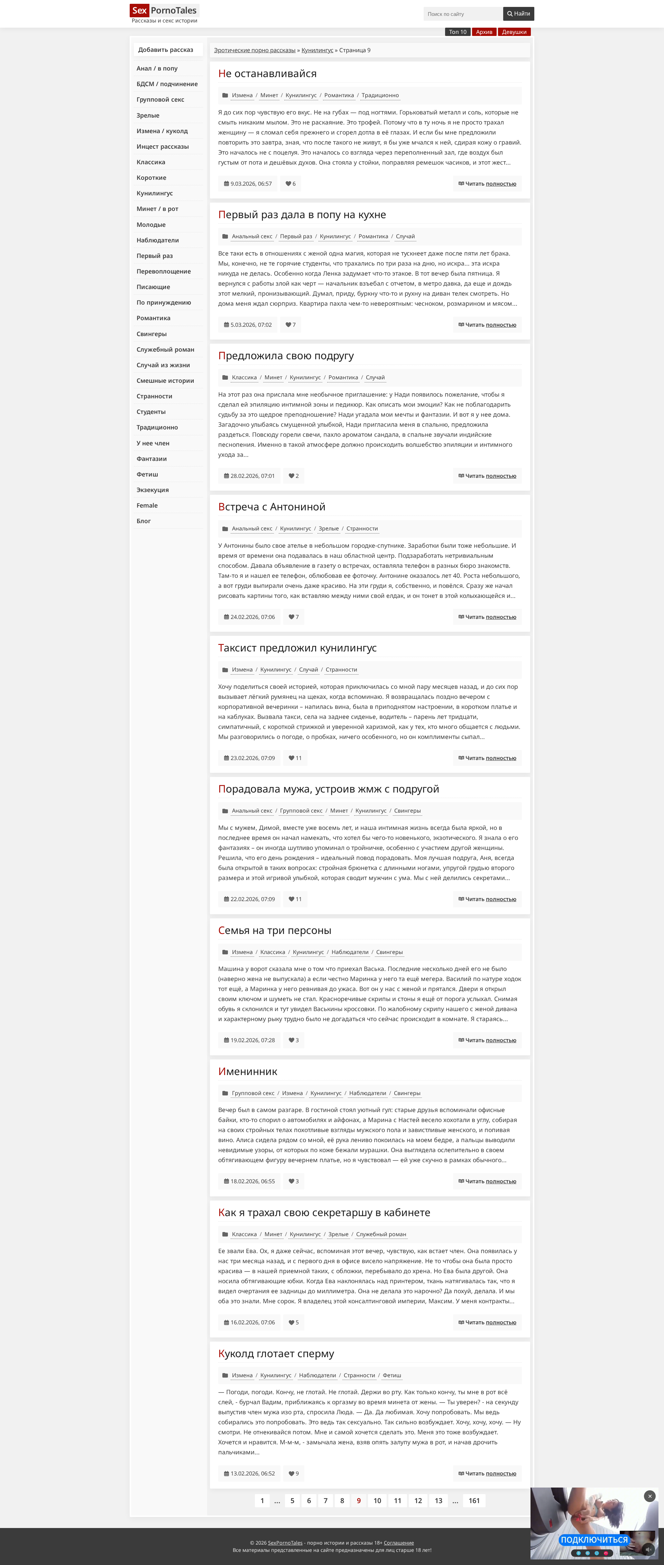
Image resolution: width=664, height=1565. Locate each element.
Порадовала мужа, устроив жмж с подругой (329, 788)
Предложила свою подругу (286, 355)
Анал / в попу (157, 68)
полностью (501, 183)
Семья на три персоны (275, 930)
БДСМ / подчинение (167, 84)
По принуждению (164, 302)
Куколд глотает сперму (276, 1353)
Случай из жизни (163, 365)
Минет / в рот (157, 208)
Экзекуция (153, 489)
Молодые (151, 224)
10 (377, 1500)
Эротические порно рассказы (255, 50)
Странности (155, 396)
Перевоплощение (164, 271)
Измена (242, 95)
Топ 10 (458, 32)
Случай (405, 236)
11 (398, 1500)
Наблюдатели (158, 240)
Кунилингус (155, 193)
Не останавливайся (267, 73)
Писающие (153, 287)
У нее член (153, 443)
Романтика (153, 318)
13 (438, 1500)
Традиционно (157, 427)
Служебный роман (165, 349)
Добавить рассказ (165, 49)
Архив (484, 32)
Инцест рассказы (163, 146)
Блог (144, 521)
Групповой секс (160, 99)
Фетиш (147, 474)
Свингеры (152, 334)
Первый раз (155, 255)
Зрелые (148, 115)
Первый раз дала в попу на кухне (302, 214)
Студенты (151, 411)
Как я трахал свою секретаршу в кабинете (324, 1212)
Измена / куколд (162, 131)
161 (474, 1500)
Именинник (247, 1071)
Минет (269, 95)
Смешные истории (165, 380)
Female (147, 505)
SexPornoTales (285, 1542)
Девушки (514, 32)
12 (418, 1500)
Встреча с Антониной (272, 506)
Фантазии (152, 458)
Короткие (151, 177)
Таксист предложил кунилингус (297, 647)
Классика (151, 162)
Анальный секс (252, 236)
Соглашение (399, 1542)
